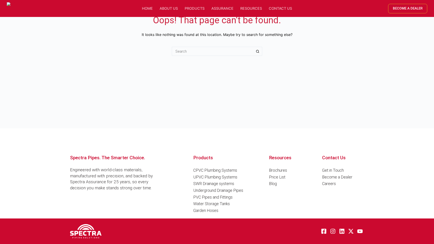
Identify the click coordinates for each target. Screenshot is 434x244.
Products (195, 8)
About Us (169, 8)
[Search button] (257, 51)
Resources (251, 8)
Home (147, 8)
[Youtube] (360, 231)
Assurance (222, 8)
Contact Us (280, 8)
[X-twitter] (351, 231)
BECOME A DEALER (407, 8)
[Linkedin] (342, 231)
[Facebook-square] (324, 231)
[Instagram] (333, 231)
